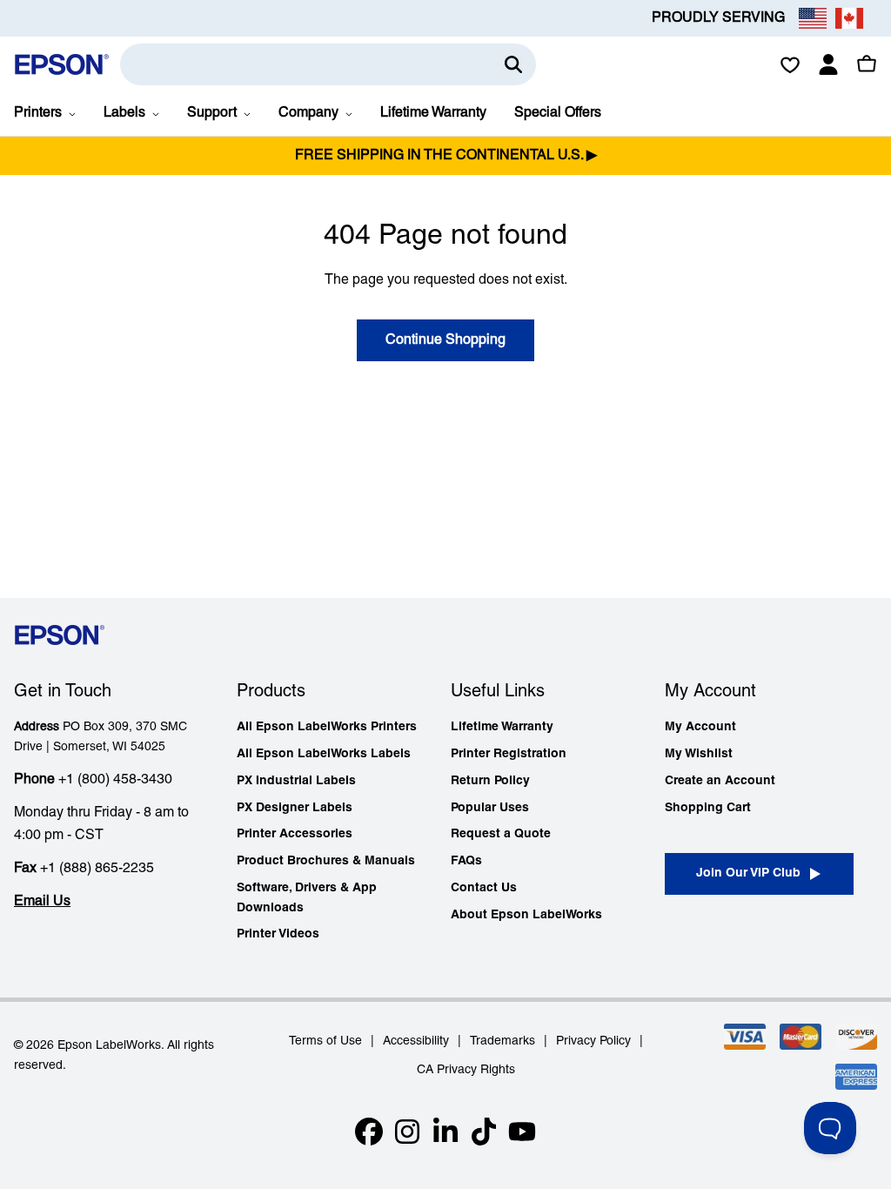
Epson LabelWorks (109, 1045)
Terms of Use (325, 1041)
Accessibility (416, 1041)
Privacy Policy (593, 1041)
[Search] (513, 64)
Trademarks (502, 1041)
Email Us (42, 902)
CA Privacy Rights (466, 1070)
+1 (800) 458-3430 (115, 780)
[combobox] (328, 64)
